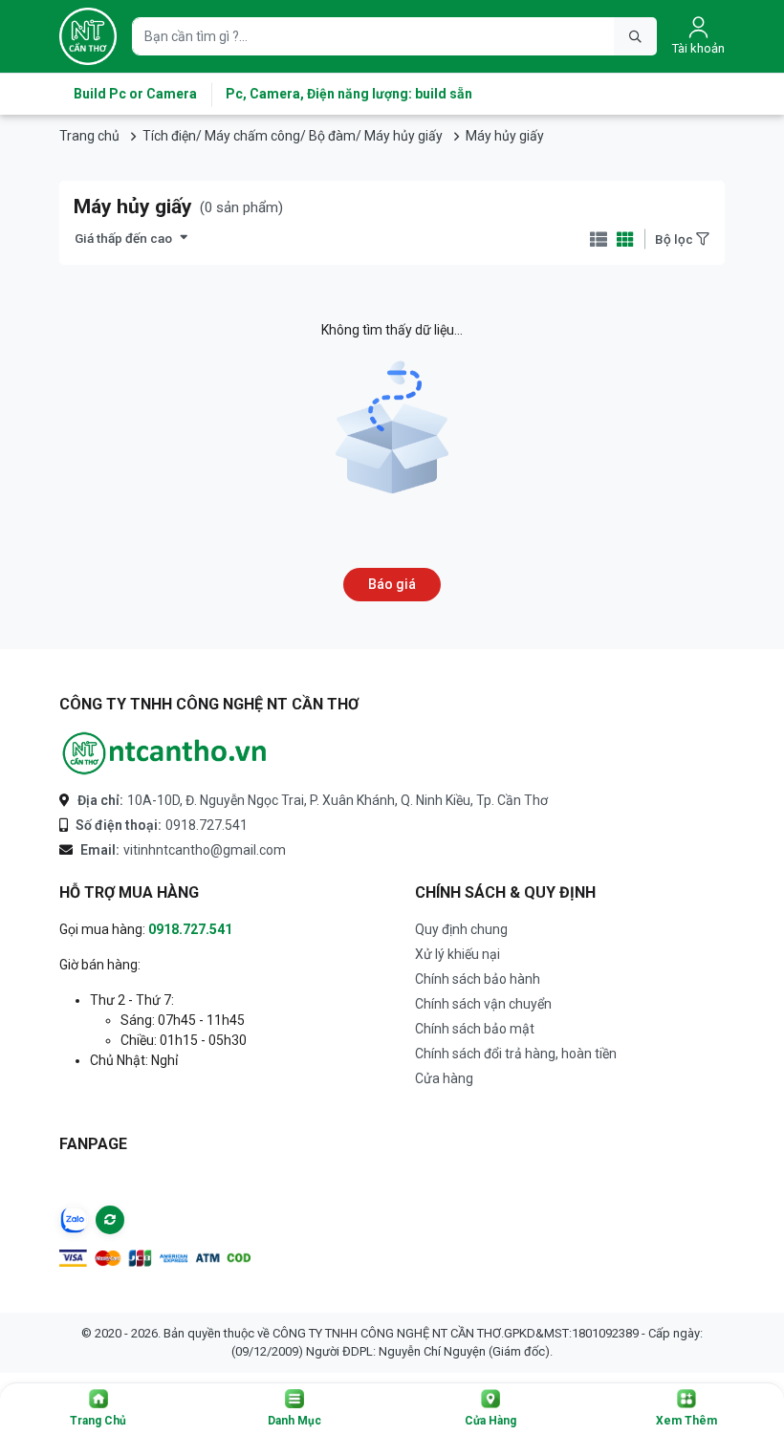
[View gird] (625, 238)
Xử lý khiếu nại (457, 954)
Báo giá (392, 584)
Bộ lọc (675, 239)
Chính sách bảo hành (477, 979)
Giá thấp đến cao (123, 238)
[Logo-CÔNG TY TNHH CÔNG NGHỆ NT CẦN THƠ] (164, 753)
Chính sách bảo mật (474, 1028)
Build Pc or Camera (135, 93)
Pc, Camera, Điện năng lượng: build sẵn (349, 93)
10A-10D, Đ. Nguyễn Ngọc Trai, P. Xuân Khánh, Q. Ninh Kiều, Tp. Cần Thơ (312, 800)
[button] (98, 1409)
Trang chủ (89, 135)
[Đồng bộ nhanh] (110, 1220)
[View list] (598, 238)
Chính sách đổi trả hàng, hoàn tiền (516, 1053)
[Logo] (88, 36)
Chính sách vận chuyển (483, 1003)
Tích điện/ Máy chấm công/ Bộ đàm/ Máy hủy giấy (292, 135)
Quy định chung (461, 929)
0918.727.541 (162, 825)
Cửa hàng (444, 1078)
